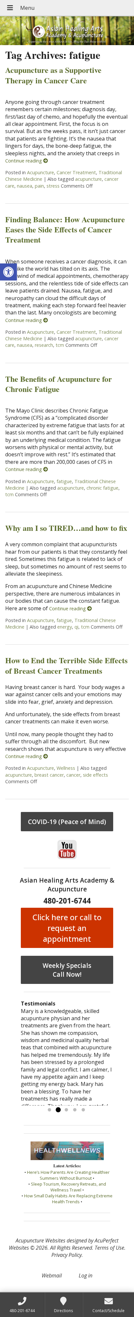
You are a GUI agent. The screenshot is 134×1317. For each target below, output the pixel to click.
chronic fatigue (102, 488)
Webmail (52, 1275)
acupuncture (88, 179)
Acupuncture (40, 172)
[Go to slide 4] (75, 1110)
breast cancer (49, 775)
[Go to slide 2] (58, 1110)
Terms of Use (109, 1247)
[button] (8, 271)
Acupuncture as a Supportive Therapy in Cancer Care (53, 75)
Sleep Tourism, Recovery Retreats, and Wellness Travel (68, 1187)
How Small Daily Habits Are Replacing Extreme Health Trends (68, 1199)
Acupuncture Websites (40, 1240)
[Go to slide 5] (83, 1110)
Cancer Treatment (76, 172)
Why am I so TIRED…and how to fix (66, 527)
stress (53, 186)
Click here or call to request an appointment (67, 928)
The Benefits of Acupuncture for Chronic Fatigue (58, 384)
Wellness (66, 768)
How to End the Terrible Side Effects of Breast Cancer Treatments (66, 665)
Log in (85, 1275)
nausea (24, 186)
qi (76, 627)
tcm (60, 345)
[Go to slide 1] (49, 1110)
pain (39, 186)
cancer (73, 775)
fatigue (64, 481)
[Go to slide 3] (66, 1110)
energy (64, 627)
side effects (95, 775)
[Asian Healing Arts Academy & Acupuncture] (67, 30)
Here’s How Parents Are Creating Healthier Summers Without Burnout (68, 1175)
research (44, 345)
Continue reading (24, 161)
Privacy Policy (66, 1254)
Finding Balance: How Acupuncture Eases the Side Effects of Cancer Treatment (65, 229)
